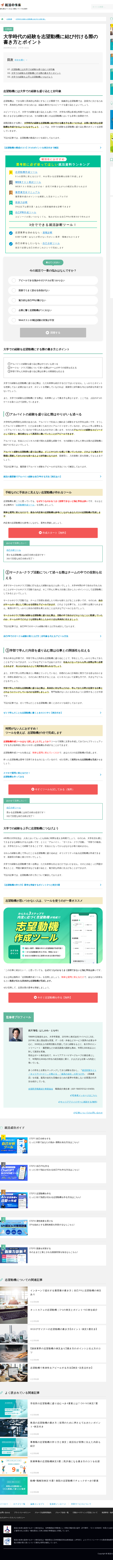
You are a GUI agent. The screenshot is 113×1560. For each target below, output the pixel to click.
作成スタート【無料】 (54, 532)
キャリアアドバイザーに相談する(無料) (79, 1102)
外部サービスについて (81, 1504)
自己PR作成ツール (25, 212)
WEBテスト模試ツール (28, 182)
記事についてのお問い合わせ (89, 1112)
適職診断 (48, 232)
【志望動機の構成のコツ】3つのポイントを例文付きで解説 (31, 147)
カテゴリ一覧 (19, 1504)
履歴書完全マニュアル (27, 192)
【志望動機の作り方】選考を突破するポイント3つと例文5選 (31, 885)
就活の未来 (10, 4)
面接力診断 (21, 202)
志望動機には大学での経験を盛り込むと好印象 (33, 69)
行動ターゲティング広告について (85, 1512)
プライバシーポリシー (22, 1512)
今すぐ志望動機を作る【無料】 (54, 997)
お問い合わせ (5, 1512)
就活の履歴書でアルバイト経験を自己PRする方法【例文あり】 (32, 476)
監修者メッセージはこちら (84, 1095)
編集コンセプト (37, 1504)
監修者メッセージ (58, 1504)
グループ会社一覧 (62, 1512)
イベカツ (4, 1504)
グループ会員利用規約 (43, 1512)
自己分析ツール (51, 243)
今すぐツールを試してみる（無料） (55, 789)
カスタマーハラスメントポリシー (12, 1518)
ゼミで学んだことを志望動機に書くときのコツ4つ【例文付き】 (33, 712)
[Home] (2, 19)
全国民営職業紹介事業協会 (40, 1089)
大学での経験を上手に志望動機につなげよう (32, 77)
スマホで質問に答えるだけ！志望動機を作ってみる (16, 775)
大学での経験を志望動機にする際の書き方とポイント (36, 73)
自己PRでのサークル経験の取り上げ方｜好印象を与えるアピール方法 (35, 636)
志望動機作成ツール (26, 172)
